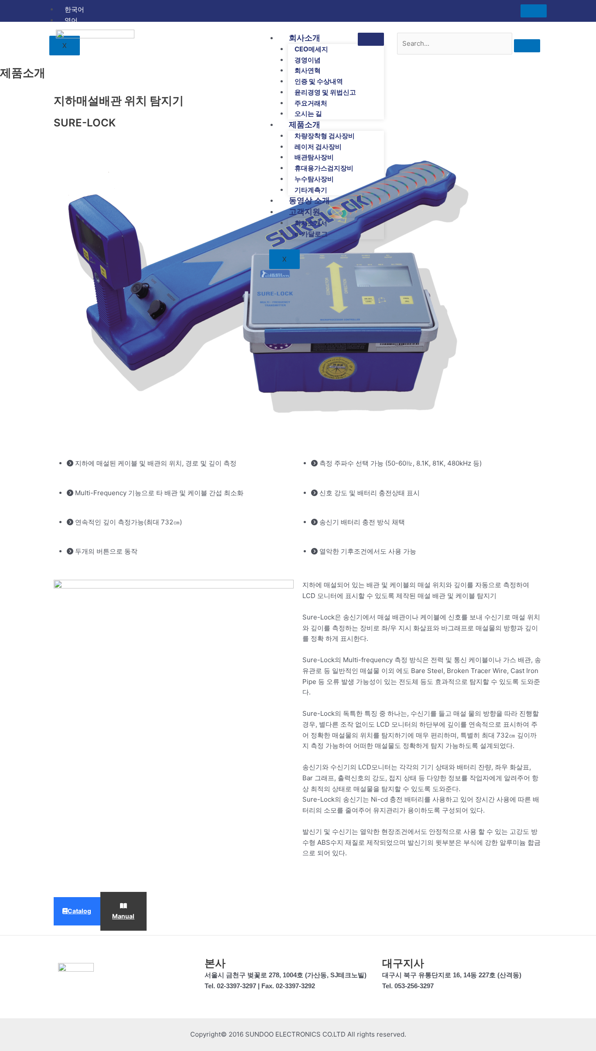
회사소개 (304, 37)
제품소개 (304, 124)
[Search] (527, 45)
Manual (123, 916)
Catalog (79, 911)
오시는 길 (308, 113)
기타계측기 (311, 190)
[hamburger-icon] (534, 10)
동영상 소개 (309, 200)
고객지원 (304, 211)
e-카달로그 (311, 234)
